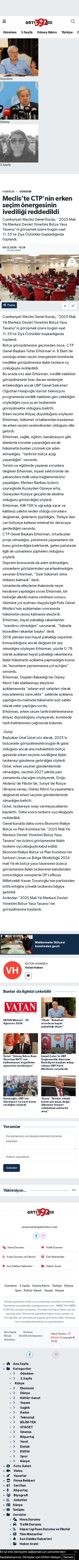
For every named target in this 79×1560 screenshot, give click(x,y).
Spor (18, 1290)
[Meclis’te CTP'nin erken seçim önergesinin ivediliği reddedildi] (39, 278)
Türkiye (67, 32)
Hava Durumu (16, 1247)
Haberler (8, 191)
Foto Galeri (22, 1466)
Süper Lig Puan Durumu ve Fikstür (45, 1529)
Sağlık (25, 1407)
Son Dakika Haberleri (19, 1266)
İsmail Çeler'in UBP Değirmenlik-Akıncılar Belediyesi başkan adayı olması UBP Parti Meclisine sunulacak (57, 1062)
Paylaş (11, 305)
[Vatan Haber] (12, 970)
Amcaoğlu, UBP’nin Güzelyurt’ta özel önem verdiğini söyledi (19, 1101)
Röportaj (27, 1437)
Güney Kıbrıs (47, 32)
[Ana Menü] (4, 21)
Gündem (9, 32)
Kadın (24, 1412)
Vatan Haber (34, 967)
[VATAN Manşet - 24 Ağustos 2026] (20, 1007)
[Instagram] (43, 1236)
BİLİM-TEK (28, 1422)
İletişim (28, 1332)
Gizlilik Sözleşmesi (30, 1336)
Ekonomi (27, 1388)
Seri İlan (19, 1485)
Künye (59, 1290)
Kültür (25, 1451)
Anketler (20, 1500)
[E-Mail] (28, 976)
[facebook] (29, 1354)
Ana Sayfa (10, 1332)
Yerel (24, 1441)
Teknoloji (27, 1417)
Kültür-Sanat (33, 1290)
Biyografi (20, 1495)
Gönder (11, 1168)
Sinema (25, 1432)
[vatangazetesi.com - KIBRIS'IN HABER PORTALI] (37, 22)
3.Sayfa (27, 32)
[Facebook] (36, 1236)
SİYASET (26, 1427)
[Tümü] (74, 1190)
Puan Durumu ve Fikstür (21, 1256)
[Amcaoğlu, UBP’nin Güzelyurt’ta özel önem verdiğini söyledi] (20, 1085)
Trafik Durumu (54, 1247)
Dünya (68, 1285)
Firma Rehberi (24, 1480)
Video (18, 1470)
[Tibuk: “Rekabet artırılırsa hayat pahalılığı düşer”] (58, 1007)
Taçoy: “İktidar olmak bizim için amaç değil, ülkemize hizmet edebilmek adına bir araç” (55, 1105)
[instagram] (56, 1354)
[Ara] (73, 21)
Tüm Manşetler (55, 1256)
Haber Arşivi (53, 1266)
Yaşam (48, 1290)
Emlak (25, 1446)
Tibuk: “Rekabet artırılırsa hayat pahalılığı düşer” (52, 1023)
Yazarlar (20, 1475)
